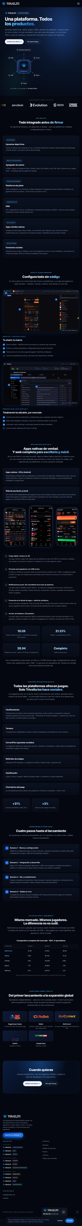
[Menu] (78, 3)
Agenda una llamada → (13, 1135)
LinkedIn (5, 1198)
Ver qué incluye (32, 42)
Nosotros (45, 1145)
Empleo (44, 1151)
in (77, 1212)
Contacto (45, 1155)
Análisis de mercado (49, 1148)
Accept (69, 1220)
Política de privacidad (49, 1158)
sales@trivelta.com (9, 1195)
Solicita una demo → (14, 42)
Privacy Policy (38, 1221)
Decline (60, 1220)
